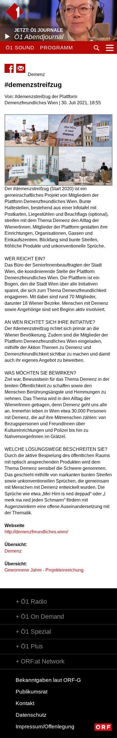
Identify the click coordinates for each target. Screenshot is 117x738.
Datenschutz (31, 715)
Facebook (9, 68)
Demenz (13, 551)
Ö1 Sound (20, 47)
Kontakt (25, 703)
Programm (56, 47)
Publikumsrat (31, 692)
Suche (96, 48)
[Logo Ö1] (15, 12)
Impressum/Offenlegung (45, 726)
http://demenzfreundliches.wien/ (36, 531)
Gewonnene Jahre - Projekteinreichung (44, 570)
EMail (20, 68)
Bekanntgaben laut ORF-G (48, 680)
